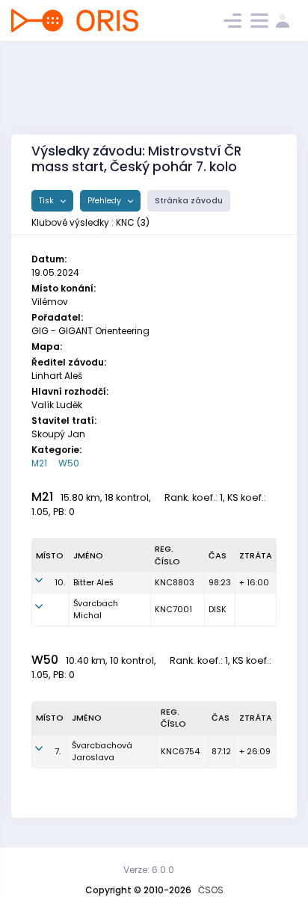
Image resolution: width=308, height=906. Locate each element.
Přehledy (105, 200)
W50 (68, 463)
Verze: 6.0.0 (148, 869)
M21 (39, 463)
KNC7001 (173, 609)
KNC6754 (180, 751)
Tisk (47, 200)
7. (58, 751)
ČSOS (211, 890)
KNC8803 (174, 582)
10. (60, 582)
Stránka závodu (189, 200)
